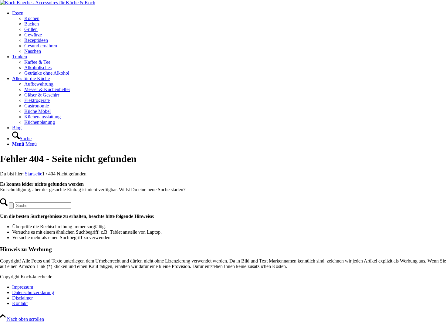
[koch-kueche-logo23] (47, 2)
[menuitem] (229, 32)
